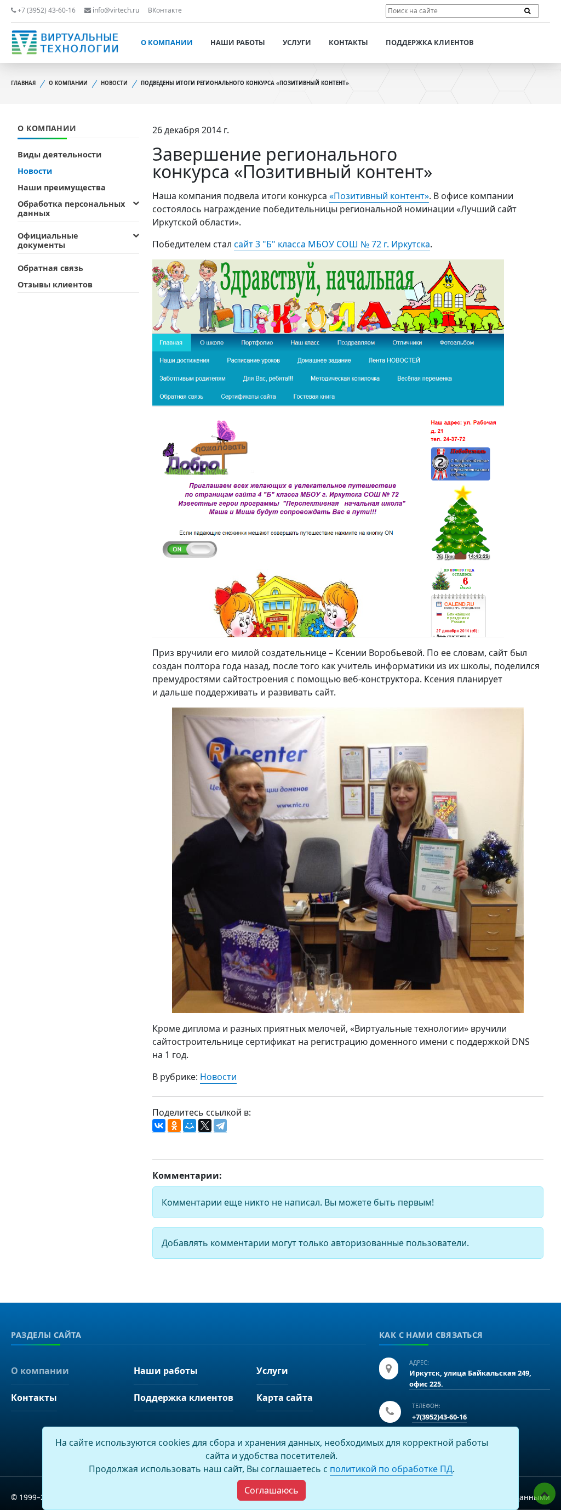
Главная (23, 83)
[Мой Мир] (189, 1126)
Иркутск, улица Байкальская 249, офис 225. (470, 1378)
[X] (204, 1126)
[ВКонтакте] (158, 1126)
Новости (114, 83)
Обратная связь (50, 268)
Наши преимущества (62, 187)
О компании (167, 42)
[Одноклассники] (174, 1126)
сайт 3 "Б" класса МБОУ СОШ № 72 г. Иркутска (332, 244)
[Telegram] (220, 1126)
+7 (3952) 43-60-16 (46, 10)
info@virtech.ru (115, 10)
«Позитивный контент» (379, 196)
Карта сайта (284, 1398)
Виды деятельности (59, 154)
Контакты (348, 42)
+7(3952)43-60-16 (439, 1417)
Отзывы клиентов (55, 284)
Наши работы (237, 42)
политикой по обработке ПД (391, 1469)
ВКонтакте (165, 10)
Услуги (297, 42)
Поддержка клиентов (430, 42)
